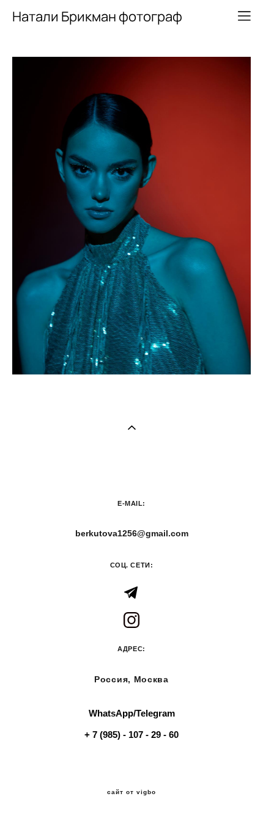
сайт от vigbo (131, 792)
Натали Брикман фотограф (97, 16)
